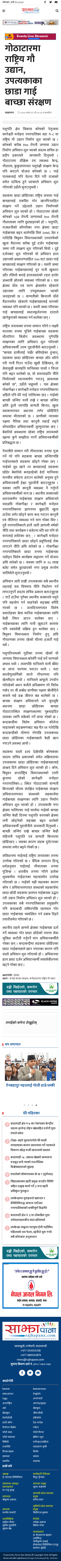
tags (4, 1398)
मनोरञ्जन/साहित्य (40, 1442)
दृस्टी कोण (7, 1422)
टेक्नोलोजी (7, 1418)
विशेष (16, 975)
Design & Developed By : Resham (43, 1558)
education (7, 1394)
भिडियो (5, 1442)
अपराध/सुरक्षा (39, 1403)
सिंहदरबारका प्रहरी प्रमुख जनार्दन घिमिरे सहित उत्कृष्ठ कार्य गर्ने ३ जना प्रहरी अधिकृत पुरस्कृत (32, 1186)
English (37, 1394)
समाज (36, 1456)
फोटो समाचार (8, 1437)
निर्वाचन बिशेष (9, 1427)
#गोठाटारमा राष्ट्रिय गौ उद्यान (42, 978)
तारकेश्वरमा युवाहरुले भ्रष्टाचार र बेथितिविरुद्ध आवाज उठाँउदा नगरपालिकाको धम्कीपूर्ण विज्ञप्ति (29, 1203)
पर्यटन (36, 1427)
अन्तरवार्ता (37, 1398)
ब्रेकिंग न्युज (38, 1437)
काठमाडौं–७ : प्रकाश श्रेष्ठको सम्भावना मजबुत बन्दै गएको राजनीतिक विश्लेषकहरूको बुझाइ (31, 1162)
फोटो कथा (7, 1432)
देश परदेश (38, 1422)
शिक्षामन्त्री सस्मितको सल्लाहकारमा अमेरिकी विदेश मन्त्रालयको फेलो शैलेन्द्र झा (30, 1090)
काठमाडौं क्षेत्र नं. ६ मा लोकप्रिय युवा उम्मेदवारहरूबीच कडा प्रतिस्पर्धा (30, 1218)
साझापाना (9, 113)
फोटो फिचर (38, 1432)
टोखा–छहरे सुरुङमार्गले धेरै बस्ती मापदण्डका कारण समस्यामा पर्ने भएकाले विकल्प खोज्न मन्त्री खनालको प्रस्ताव (33, 1145)
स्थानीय (5, 1461)
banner (6, 1389)
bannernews (39, 1389)
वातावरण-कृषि (40, 1447)
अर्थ (4, 1408)
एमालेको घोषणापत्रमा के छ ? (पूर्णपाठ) (32, 1174)
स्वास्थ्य (36, 1461)
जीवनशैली (38, 1413)
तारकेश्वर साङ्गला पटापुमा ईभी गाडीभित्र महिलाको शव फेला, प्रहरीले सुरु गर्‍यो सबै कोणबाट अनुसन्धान (32, 1232)
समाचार (6, 1456)
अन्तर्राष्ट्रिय (7, 1403)
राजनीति (6, 1447)
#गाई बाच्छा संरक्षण (19, 978)
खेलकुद (36, 1408)
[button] (25, 1105)
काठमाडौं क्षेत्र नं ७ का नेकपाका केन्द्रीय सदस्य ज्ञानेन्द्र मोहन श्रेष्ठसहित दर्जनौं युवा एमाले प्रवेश (33, 1128)
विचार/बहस (8, 1451)
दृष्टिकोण (37, 1418)
